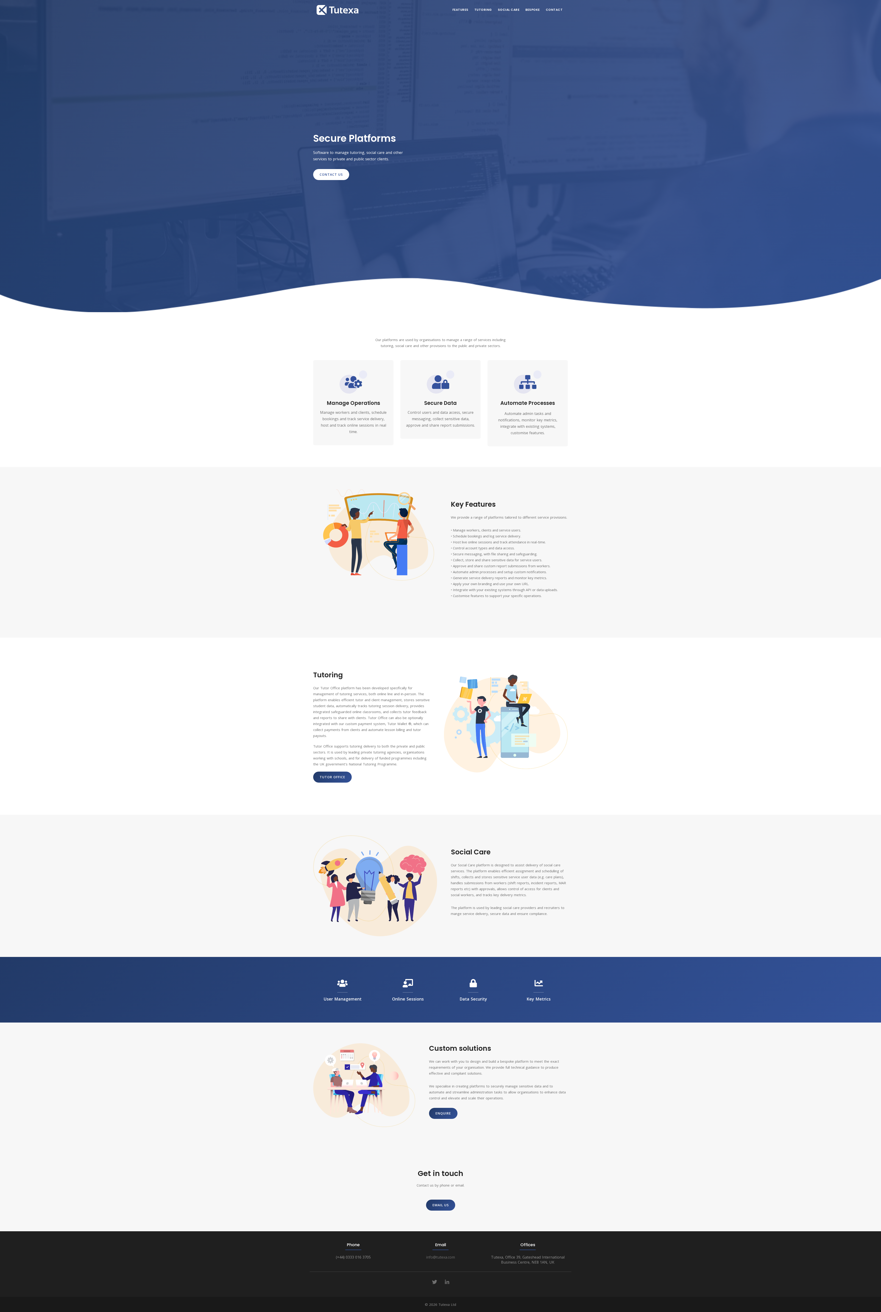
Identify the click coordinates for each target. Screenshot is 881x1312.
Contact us (331, 174)
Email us (440, 1205)
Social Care (509, 10)
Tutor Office (332, 777)
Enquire (443, 1113)
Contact (554, 10)
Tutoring (483, 10)
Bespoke (532, 10)
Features (460, 10)
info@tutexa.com (440, 1257)
